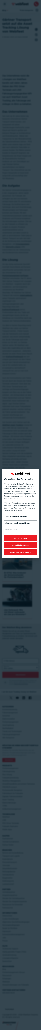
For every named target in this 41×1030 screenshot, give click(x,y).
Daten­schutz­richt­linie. (13, 510)
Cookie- (28, 508)
